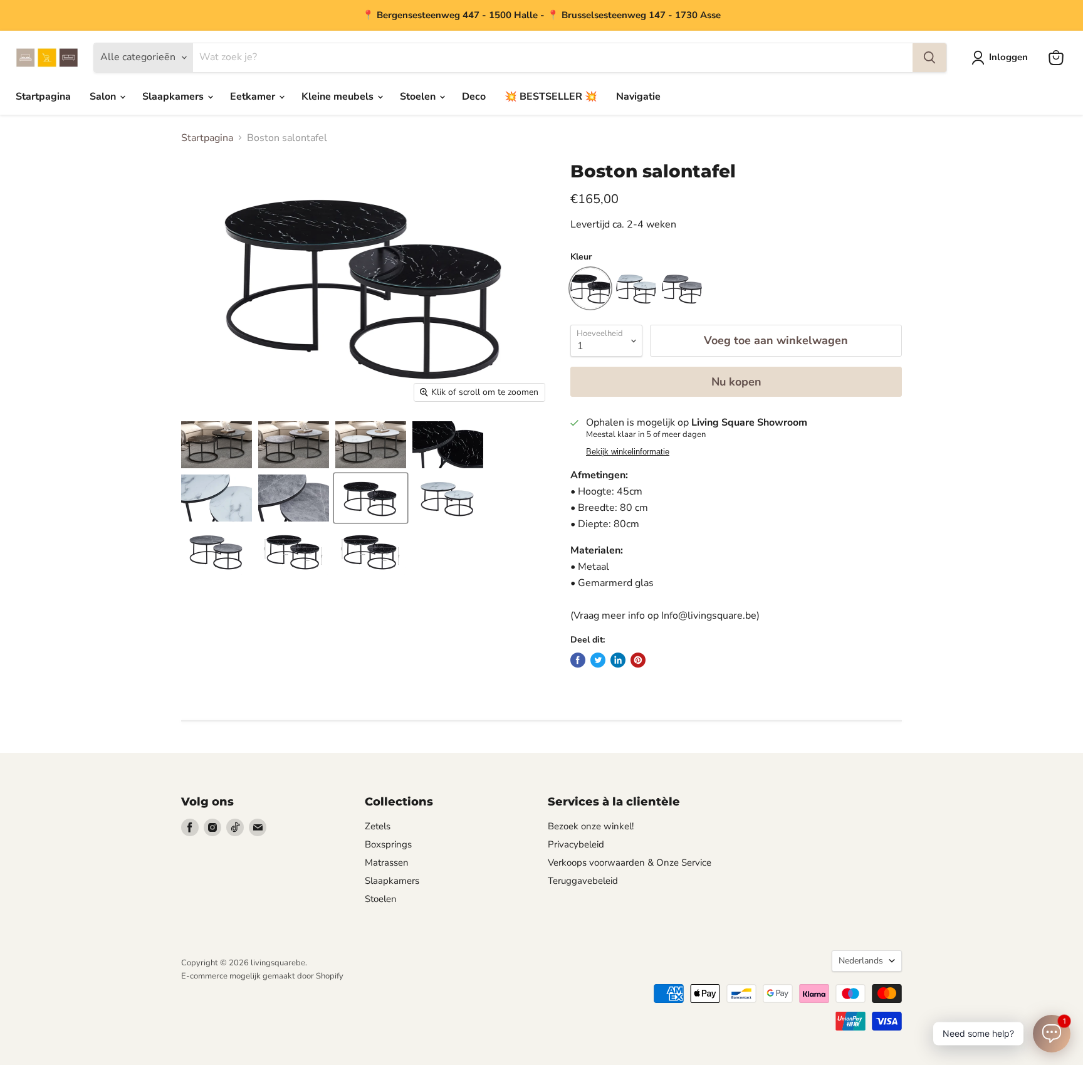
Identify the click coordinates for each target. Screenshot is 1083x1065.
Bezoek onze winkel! (591, 826)
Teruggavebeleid (583, 880)
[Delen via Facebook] (577, 660)
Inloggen (1008, 57)
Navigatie (638, 96)
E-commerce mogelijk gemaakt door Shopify (262, 976)
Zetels (377, 826)
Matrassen (387, 862)
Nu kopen (736, 381)
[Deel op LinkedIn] (617, 660)
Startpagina (43, 96)
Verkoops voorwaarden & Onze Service (629, 862)
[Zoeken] (929, 57)
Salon (104, 96)
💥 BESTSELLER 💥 (551, 96)
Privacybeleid (576, 844)
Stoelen (419, 96)
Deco (474, 96)
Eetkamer (254, 96)
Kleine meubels (338, 96)
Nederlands (861, 961)
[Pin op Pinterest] (638, 660)
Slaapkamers (174, 96)
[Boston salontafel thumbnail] (216, 445)
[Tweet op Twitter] (597, 660)
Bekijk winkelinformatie (627, 452)
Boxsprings (388, 844)
